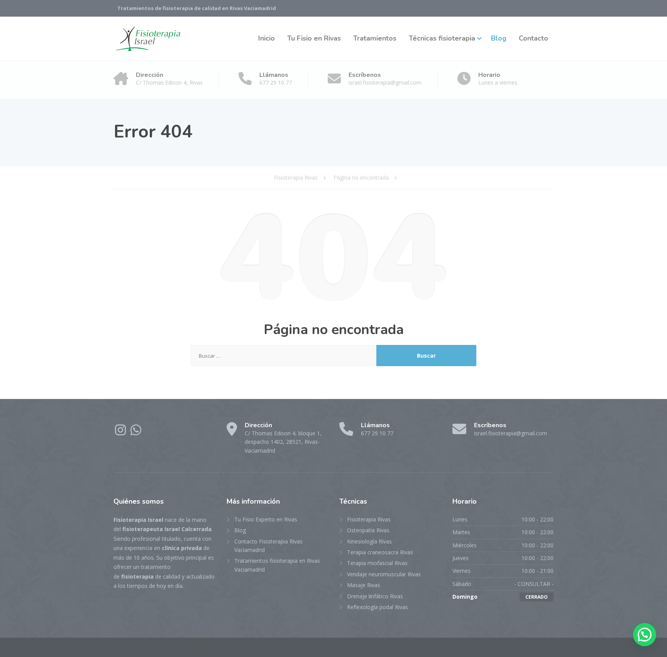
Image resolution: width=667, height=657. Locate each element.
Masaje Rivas (363, 585)
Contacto (533, 38)
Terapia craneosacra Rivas (380, 552)
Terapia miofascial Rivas (377, 563)
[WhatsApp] (135, 432)
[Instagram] (121, 432)
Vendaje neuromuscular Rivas (384, 574)
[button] (644, 634)
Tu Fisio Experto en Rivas (265, 519)
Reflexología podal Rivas (377, 607)
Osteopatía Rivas (368, 530)
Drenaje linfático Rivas (375, 596)
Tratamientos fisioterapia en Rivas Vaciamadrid (277, 565)
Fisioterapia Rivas (369, 519)
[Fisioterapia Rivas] (148, 38)
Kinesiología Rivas (369, 541)
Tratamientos (374, 38)
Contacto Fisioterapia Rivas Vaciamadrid (268, 545)
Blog (498, 38)
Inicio (266, 38)
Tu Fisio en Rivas (314, 38)
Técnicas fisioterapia (442, 38)
